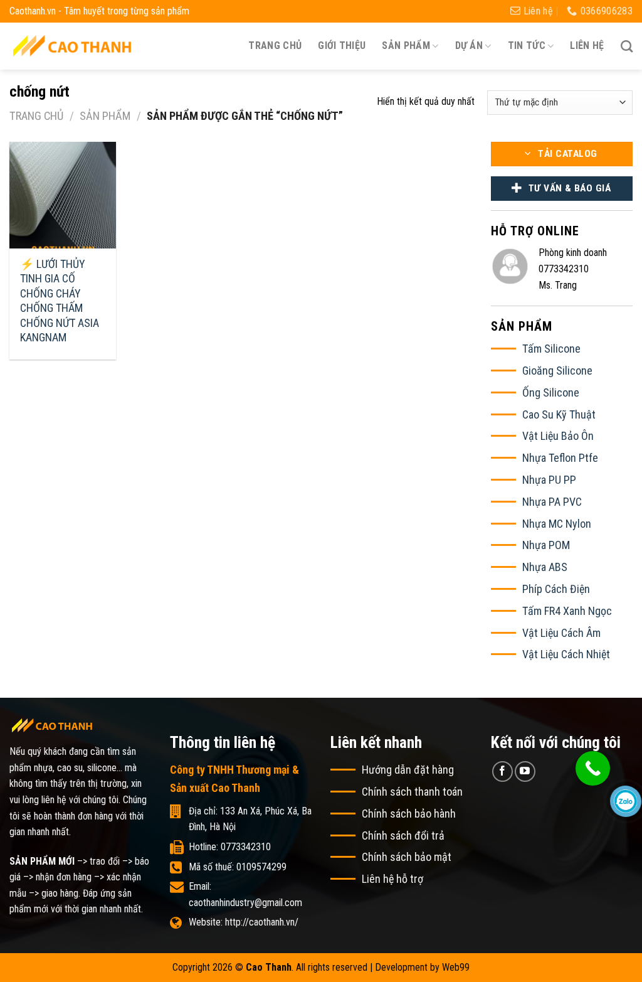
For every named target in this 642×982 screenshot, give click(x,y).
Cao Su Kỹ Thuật (559, 414)
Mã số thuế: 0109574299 (238, 867)
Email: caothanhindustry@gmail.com (245, 894)
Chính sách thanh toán (412, 791)
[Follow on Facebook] (502, 771)
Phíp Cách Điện (556, 588)
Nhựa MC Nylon (556, 523)
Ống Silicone (550, 392)
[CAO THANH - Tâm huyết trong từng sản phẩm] (72, 45)
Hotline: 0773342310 (230, 847)
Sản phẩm (105, 115)
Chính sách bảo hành (409, 813)
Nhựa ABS (544, 567)
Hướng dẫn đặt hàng (408, 769)
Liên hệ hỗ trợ (392, 878)
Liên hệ (587, 45)
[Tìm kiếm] (627, 46)
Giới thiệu (342, 45)
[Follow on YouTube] (525, 771)
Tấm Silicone (551, 348)
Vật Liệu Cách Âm (561, 632)
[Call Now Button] (593, 768)
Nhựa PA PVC (552, 501)
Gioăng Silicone (557, 370)
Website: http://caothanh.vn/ (243, 922)
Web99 (456, 967)
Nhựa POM (546, 545)
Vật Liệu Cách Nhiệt (566, 654)
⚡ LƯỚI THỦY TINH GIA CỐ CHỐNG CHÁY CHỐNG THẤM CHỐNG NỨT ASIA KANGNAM (59, 300)
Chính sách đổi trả (403, 835)
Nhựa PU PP (549, 479)
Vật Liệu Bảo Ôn (558, 435)
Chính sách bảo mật (406, 856)
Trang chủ (275, 45)
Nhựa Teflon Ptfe (560, 457)
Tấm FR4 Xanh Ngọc (567, 610)
